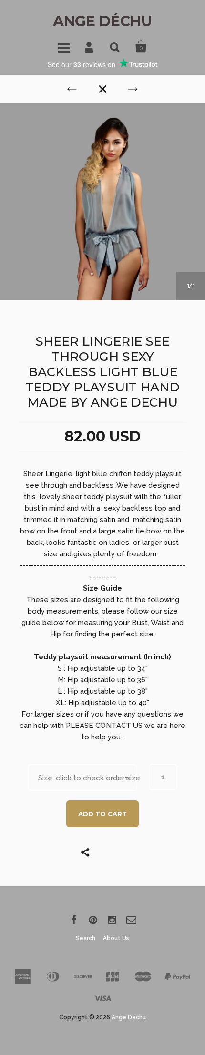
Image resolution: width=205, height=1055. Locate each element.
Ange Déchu (102, 21)
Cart (141, 46)
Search (115, 46)
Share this (109, 852)
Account (89, 46)
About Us (116, 938)
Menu (63, 46)
